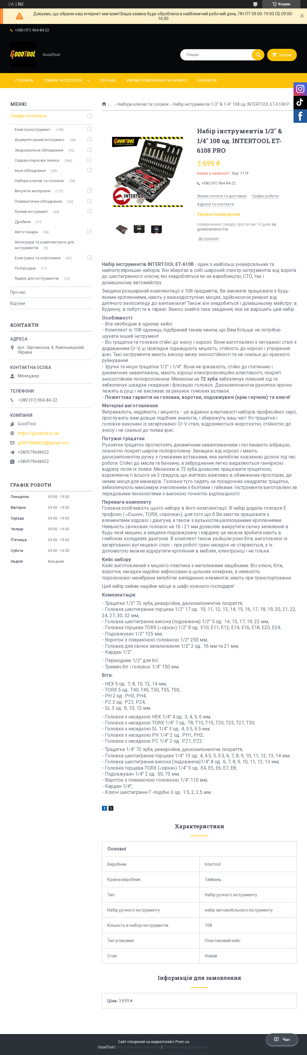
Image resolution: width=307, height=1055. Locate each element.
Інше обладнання (30, 170)
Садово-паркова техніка (37, 160)
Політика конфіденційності (186, 1047)
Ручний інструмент (31, 211)
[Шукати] (258, 54)
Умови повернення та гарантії (156, 80)
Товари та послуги (62, 80)
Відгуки (17, 303)
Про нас (108, 80)
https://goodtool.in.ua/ (39, 433)
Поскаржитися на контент (138, 1047)
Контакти (207, 80)
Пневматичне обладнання (38, 201)
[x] (111, 809)
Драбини (23, 222)
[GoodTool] (23, 65)
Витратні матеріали (32, 191)
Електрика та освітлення (38, 258)
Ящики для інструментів (37, 278)
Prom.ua (182, 1042)
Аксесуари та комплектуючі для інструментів (44, 245)
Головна (24, 80)
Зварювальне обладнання (39, 150)
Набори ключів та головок (143, 104)
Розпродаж (25, 268)
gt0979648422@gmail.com (43, 443)
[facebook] (104, 809)
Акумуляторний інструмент (40, 139)
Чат (286, 1039)
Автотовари (26, 232)
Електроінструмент (33, 129)
